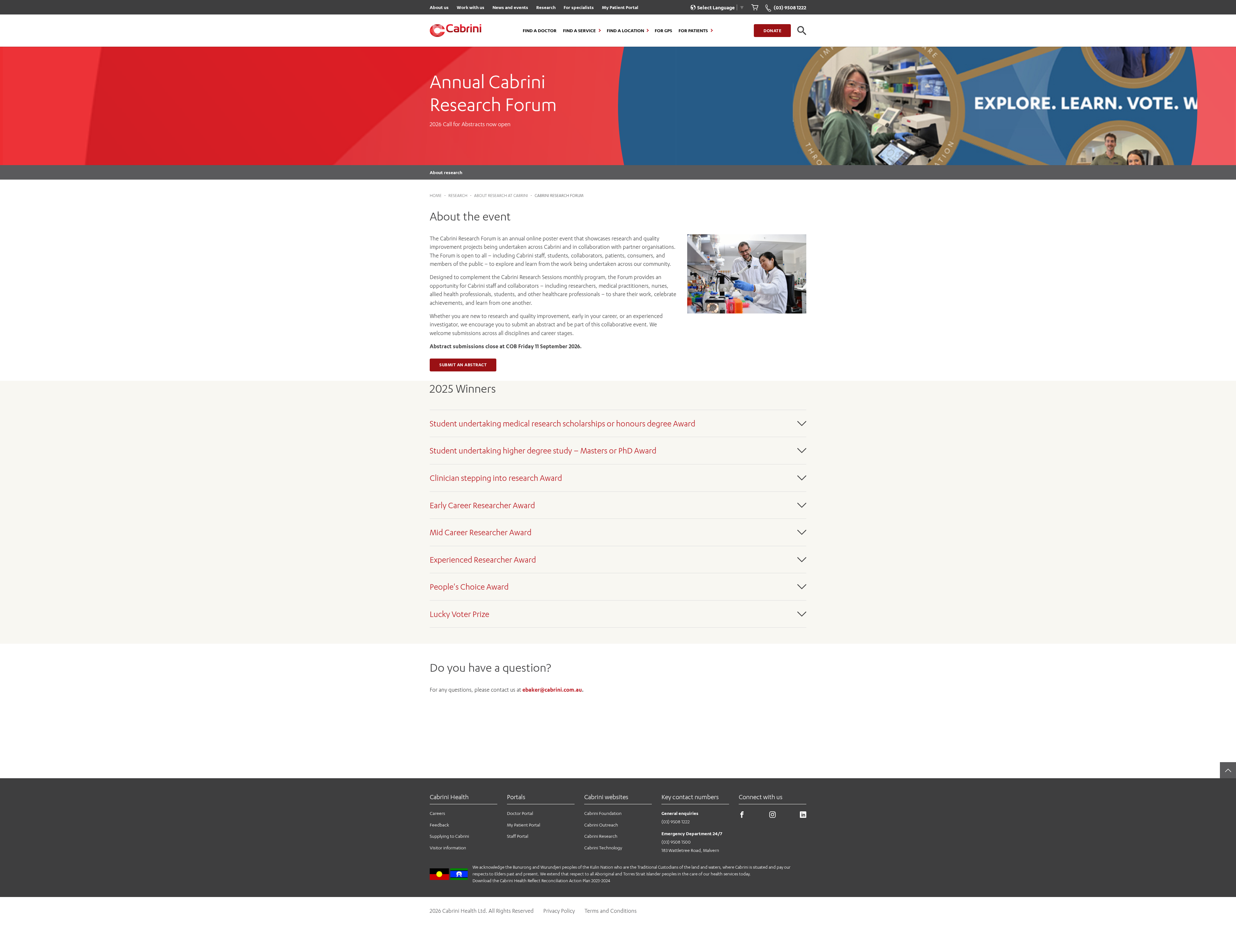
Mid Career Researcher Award (480, 532)
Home (436, 195)
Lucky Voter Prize (459, 614)
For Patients (693, 30)
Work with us (470, 7)
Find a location (625, 30)
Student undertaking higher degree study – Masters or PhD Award (543, 450)
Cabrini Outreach (601, 824)
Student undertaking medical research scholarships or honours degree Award (562, 423)
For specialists (579, 7)
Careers (437, 813)
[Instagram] (772, 816)
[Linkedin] (803, 816)
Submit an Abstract (463, 364)
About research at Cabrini (501, 195)
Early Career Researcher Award (482, 505)
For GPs (663, 30)
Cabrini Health (449, 796)
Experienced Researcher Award (483, 559)
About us (439, 7)
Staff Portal (517, 836)
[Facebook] (742, 816)
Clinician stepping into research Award (496, 477)
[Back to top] (1228, 770)
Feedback (439, 824)
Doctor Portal (520, 813)
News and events (510, 7)
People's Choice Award (469, 586)
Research (546, 7)
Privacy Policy (559, 911)
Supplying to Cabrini (449, 836)
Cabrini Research (600, 836)
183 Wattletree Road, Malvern (690, 850)
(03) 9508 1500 (676, 842)
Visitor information (448, 847)
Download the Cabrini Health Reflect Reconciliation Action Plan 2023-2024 (541, 880)
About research (446, 172)
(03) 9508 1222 (675, 821)
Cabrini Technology (603, 847)
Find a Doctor (540, 30)
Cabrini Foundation (603, 813)
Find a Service (579, 30)
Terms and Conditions (611, 911)
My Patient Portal (620, 7)
